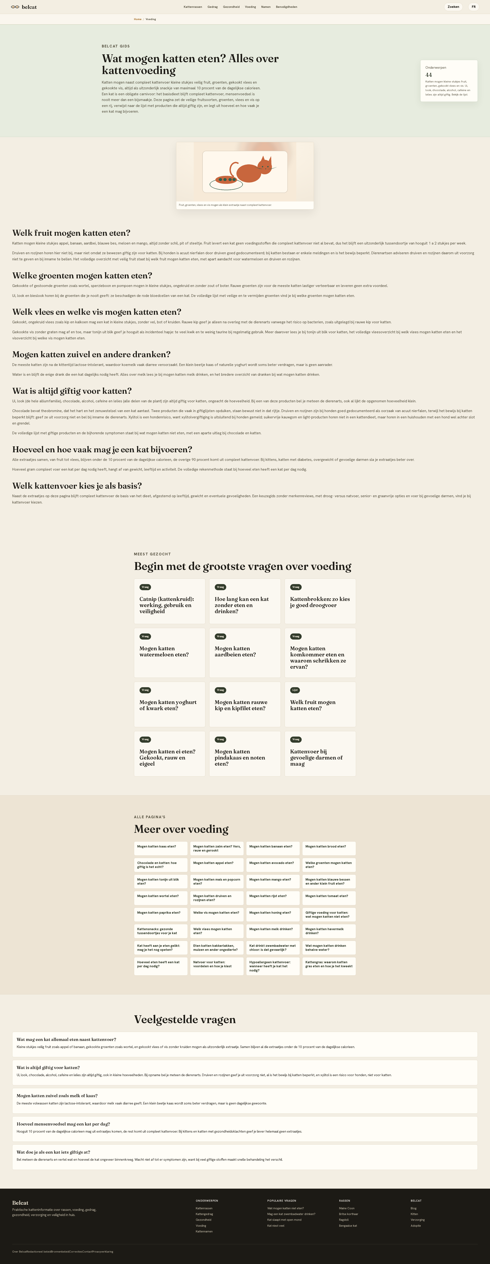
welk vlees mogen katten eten (426, 332)
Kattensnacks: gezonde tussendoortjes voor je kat (157, 931)
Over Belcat (19, 1251)
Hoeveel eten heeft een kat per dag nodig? (158, 964)
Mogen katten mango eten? (270, 879)
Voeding (250, 7)
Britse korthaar (348, 1214)
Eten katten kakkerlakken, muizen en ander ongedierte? (215, 948)
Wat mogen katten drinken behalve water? (325, 948)
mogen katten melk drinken (185, 374)
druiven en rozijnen (284, 259)
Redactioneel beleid (39, 1251)
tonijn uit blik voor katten (327, 332)
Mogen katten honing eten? (270, 912)
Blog (413, 1208)
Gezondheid (231, 7)
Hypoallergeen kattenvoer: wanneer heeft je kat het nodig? (270, 966)
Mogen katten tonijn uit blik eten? (158, 881)
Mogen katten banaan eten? (270, 846)
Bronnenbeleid (60, 1251)
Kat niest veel (275, 1226)
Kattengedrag (204, 1214)
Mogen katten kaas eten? (156, 846)
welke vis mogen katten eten (61, 338)
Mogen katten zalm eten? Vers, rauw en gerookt (217, 848)
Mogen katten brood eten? (325, 846)
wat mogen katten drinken (298, 374)
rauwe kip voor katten (373, 322)
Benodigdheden (286, 7)
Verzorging (418, 1220)
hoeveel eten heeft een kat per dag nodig (272, 469)
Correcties (75, 1251)
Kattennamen (204, 1231)
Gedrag (212, 7)
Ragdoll (344, 1220)
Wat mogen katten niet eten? (285, 1208)
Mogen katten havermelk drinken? (324, 931)
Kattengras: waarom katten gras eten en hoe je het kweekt (329, 964)
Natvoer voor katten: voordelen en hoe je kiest (212, 964)
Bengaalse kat (348, 1226)
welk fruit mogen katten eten (174, 259)
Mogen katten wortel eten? (158, 896)
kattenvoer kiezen (27, 502)
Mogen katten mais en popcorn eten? (216, 881)
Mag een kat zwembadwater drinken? (291, 1214)
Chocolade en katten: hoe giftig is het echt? (157, 865)
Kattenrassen (193, 7)
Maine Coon (346, 1208)
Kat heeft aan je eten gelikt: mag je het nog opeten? (158, 948)
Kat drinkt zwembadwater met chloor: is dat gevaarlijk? (272, 948)
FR (474, 7)
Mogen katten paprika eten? (158, 912)
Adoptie (416, 1226)
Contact (87, 1251)
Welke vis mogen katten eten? (216, 912)
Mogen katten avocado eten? (271, 863)
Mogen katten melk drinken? (271, 929)
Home (137, 19)
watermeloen (252, 259)
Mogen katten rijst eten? (268, 896)
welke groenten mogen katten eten (325, 295)
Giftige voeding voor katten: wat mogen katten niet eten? (327, 914)
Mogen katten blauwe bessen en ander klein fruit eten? (327, 881)
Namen (266, 7)
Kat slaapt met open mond (284, 1220)
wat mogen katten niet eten (161, 433)
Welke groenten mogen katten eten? (328, 865)
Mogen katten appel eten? (213, 863)
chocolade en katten (244, 433)
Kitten (414, 1214)
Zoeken (453, 7)
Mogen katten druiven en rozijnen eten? (212, 898)
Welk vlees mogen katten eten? (212, 931)
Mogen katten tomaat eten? (326, 896)
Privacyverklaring (102, 1251)
